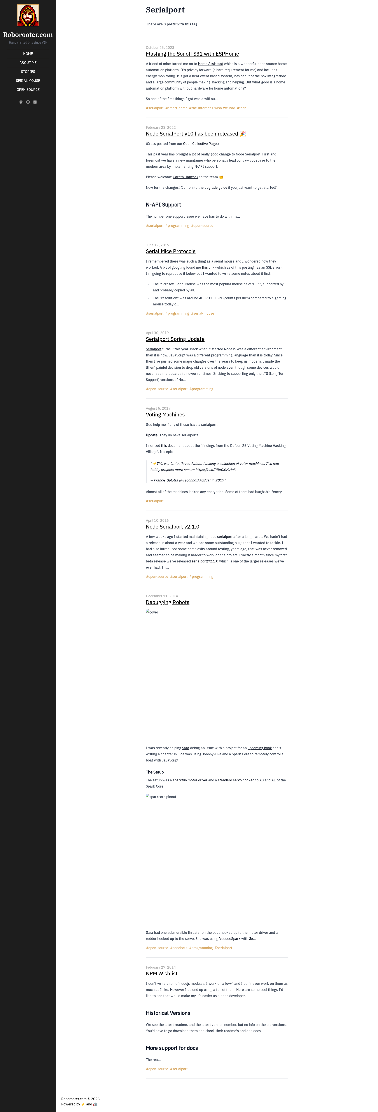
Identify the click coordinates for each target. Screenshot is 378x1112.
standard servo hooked (236, 780)
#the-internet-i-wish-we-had (212, 108)
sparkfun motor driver (190, 780)
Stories (28, 71)
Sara (185, 748)
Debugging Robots (167, 602)
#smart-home (176, 108)
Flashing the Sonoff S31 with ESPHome (192, 53)
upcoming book (260, 748)
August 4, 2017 (211, 480)
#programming (177, 225)
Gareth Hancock (185, 177)
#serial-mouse (202, 313)
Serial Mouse (28, 80)
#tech (241, 108)
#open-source (202, 225)
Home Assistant (210, 64)
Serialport (153, 349)
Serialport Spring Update (175, 338)
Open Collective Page (200, 143)
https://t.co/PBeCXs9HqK (215, 469)
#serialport (155, 108)
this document (172, 445)
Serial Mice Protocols (171, 251)
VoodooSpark (229, 938)
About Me (28, 62)
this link (208, 267)
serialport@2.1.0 (205, 561)
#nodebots (178, 948)
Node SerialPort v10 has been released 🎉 (196, 133)
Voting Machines (165, 414)
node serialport (220, 536)
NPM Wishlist (162, 973)
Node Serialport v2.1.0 (172, 526)
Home (28, 53)
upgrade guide (216, 187)
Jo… (252, 938)
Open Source (28, 89)
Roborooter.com (28, 34)
